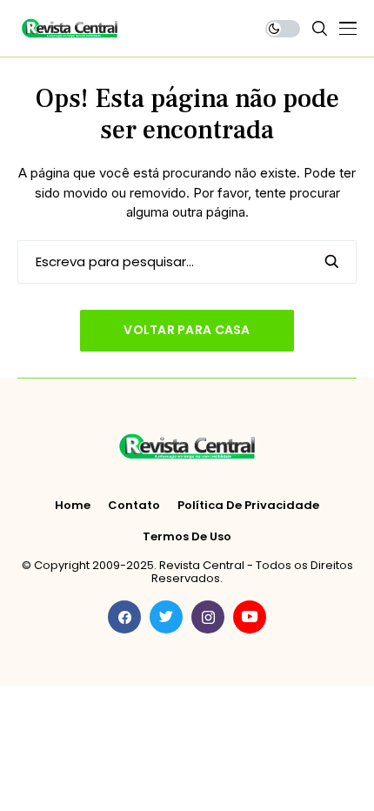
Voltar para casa (187, 329)
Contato (134, 506)
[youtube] (249, 616)
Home (72, 506)
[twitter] (166, 616)
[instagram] (207, 616)
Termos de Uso (187, 537)
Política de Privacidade (248, 506)
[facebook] (124, 616)
